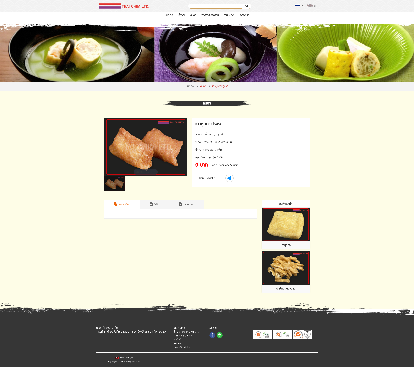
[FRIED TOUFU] (286, 224)
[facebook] (212, 337)
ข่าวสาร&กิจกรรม (210, 15)
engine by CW (126, 358)
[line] (220, 337)
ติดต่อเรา (244, 15)
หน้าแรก (169, 15)
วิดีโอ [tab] (156, 204)
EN (315, 6)
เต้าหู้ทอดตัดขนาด (285, 288)
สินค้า (193, 15)
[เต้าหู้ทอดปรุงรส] (115, 183)
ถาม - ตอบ (229, 15)
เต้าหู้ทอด (286, 245)
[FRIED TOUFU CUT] (286, 268)
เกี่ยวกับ (181, 15)
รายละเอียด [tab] (123, 204)
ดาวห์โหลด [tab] (188, 204)
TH (302, 6)
